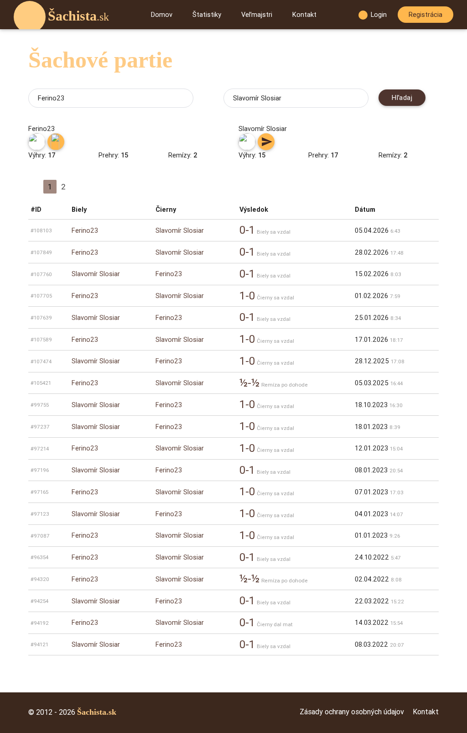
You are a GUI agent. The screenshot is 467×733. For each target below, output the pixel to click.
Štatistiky (206, 14)
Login (379, 14)
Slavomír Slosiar (180, 230)
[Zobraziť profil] (36, 141)
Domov (161, 14)
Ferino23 (85, 230)
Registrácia (425, 14)
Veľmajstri (256, 14)
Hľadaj (402, 97)
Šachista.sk (96, 712)
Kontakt (304, 14)
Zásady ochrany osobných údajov (352, 711)
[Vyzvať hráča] (55, 141)
